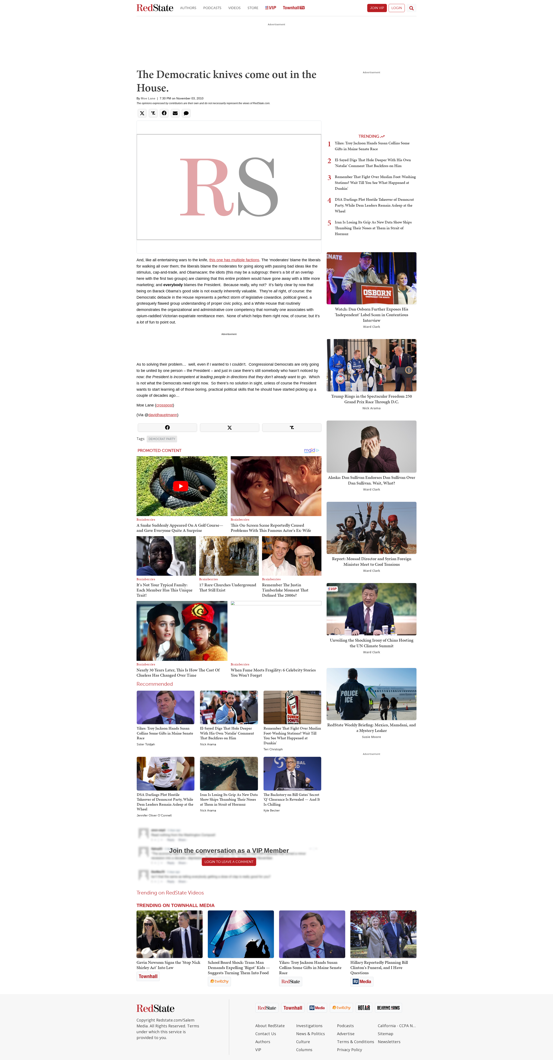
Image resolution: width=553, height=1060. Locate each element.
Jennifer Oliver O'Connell (154, 815)
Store (253, 8)
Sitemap (385, 1033)
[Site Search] (411, 8)
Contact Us (265, 1033)
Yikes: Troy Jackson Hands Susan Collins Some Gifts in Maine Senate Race (165, 733)
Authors (188, 8)
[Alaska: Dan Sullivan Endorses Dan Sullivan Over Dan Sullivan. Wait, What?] (371, 446)
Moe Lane (148, 98)
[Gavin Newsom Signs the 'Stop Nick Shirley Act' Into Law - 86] (170, 934)
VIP (258, 1049)
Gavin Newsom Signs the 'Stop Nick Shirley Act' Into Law (168, 965)
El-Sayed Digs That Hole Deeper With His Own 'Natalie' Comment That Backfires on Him (227, 733)
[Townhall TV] (294, 8)
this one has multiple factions (234, 260)
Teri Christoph (273, 749)
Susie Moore (371, 737)
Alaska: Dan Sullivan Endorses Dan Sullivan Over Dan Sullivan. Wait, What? (371, 480)
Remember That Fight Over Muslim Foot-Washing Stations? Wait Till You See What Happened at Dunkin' (292, 735)
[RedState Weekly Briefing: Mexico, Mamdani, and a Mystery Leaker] (371, 693)
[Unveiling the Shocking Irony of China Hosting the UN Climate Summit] (371, 608)
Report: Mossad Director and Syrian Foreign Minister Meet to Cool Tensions (371, 561)
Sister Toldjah (146, 744)
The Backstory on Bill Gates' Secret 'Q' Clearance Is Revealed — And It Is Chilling (292, 799)
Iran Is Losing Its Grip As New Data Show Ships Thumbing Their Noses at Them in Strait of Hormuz (229, 799)
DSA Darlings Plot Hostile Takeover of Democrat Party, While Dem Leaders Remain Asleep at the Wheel (165, 802)
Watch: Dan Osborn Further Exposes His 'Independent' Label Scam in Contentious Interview (371, 314)
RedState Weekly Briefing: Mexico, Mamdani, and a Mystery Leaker (371, 727)
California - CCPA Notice (397, 1025)
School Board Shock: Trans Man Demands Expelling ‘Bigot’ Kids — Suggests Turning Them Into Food (239, 967)
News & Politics (310, 1033)
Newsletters (389, 1041)
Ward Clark (371, 327)
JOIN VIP (377, 8)
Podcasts (212, 8)
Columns (304, 1049)
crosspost (164, 405)
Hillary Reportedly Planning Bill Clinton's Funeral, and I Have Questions (379, 967)
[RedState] (155, 8)
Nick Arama (208, 744)
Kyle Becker (272, 810)
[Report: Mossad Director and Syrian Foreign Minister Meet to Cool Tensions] (371, 527)
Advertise (345, 1033)
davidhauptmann (162, 415)
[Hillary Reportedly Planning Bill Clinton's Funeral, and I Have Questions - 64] (383, 934)
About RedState (270, 1025)
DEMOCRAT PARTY (162, 439)
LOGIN (396, 8)
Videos (234, 8)
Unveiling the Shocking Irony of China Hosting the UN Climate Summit (371, 643)
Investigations (309, 1025)
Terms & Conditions (355, 1041)
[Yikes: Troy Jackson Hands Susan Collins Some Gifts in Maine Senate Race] (165, 707)
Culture (303, 1041)
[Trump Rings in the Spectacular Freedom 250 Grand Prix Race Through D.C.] (371, 364)
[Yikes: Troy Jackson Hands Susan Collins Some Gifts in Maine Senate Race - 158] (312, 934)
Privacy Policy (349, 1049)
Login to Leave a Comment (229, 862)
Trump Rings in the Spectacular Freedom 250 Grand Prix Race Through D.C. (371, 399)
